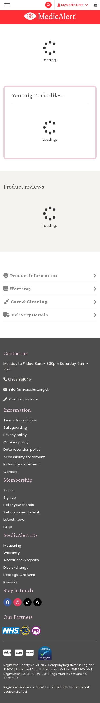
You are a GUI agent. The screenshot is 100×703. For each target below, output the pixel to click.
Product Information (32, 275)
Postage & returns (19, 574)
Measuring (12, 545)
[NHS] (11, 630)
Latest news (14, 519)
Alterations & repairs (21, 559)
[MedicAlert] (50, 17)
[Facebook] (7, 602)
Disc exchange (16, 567)
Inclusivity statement (21, 464)
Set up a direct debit (21, 512)
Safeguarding (15, 427)
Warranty (19, 288)
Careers (10, 471)
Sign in (8, 490)
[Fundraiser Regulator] (36, 630)
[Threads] (37, 602)
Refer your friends (18, 504)
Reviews (10, 582)
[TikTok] (27, 602)
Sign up (9, 497)
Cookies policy (15, 442)
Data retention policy (21, 449)
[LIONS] (25, 630)
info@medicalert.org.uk (29, 389)
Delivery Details (29, 315)
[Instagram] (17, 602)
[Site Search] (48, 5)
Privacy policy (15, 434)
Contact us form (23, 399)
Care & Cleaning (28, 301)
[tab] (50, 275)
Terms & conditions (20, 420)
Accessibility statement (24, 456)
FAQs (7, 526)
